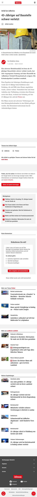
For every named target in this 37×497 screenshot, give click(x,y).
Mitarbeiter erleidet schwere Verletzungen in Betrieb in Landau (22, 409)
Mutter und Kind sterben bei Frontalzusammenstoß (19, 216)
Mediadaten (12, 492)
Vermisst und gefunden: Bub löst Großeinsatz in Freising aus (18, 211)
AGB (19, 489)
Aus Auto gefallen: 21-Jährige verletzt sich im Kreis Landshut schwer (21, 384)
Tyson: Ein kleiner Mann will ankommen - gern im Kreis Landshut (21, 363)
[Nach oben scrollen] (33, 493)
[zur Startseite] (18, 476)
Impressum (7, 489)
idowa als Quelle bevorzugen (11, 184)
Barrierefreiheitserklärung (22, 492)
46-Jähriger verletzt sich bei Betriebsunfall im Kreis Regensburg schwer (22, 397)
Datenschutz (14, 489)
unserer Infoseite (8, 180)
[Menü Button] (2, 2)
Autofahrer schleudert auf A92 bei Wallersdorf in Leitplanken (22, 319)
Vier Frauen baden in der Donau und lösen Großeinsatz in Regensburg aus (17, 206)
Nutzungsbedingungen (27, 489)
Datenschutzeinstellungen (18, 495)
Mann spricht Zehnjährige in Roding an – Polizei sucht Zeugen (22, 308)
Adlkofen (6, 151)
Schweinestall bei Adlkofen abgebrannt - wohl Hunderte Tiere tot (22, 420)
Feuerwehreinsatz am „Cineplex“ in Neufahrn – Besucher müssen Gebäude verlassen (22, 296)
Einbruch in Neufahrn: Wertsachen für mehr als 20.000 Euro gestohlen (18, 220)
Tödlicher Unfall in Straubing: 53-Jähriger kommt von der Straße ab (18, 200)
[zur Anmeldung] (35, 2)
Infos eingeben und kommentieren (18, 271)
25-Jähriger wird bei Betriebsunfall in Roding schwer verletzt (22, 443)
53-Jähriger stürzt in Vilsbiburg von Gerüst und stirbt (22, 432)
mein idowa (4, 159)
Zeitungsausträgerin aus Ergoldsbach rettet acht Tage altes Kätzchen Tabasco (22, 350)
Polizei (20, 97)
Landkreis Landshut (12, 331)
